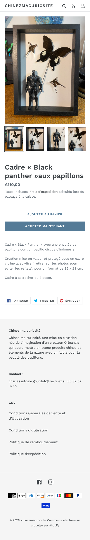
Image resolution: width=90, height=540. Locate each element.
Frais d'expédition (44, 192)
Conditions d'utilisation (28, 430)
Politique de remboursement (33, 442)
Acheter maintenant (45, 226)
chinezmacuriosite (29, 5)
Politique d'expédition (27, 454)
